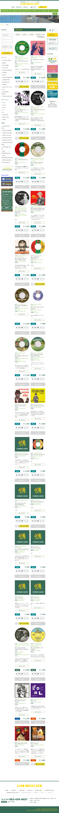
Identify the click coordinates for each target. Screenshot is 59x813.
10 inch (4, 105)
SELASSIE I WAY (22, 311)
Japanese (4, 84)
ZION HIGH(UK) (37, 650)
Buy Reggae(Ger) (34, 358)
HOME (13, 7)
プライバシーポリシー (27, 792)
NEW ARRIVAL (5, 10)
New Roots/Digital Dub (7, 77)
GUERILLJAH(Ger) (38, 163)
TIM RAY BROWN (18, 59)
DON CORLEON (21, 162)
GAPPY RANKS (21, 353)
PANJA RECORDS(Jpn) (23, 112)
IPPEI (16, 646)
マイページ (49, 792)
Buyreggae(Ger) (34, 112)
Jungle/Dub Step (6, 79)
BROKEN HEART (38, 262)
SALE (54, 10)
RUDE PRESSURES (38, 207)
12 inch (4, 107)
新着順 (17, 34)
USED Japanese (6, 162)
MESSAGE (36, 458)
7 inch (3, 102)
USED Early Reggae (6, 130)
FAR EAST (36, 312)
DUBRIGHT (36, 111)
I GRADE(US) (21, 745)
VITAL (41, 453)
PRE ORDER (15, 10)
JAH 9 (19, 304)
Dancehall (4, 72)
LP (3, 109)
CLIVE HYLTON (21, 643)
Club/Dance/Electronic (7, 96)
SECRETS (36, 550)
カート (42, 792)
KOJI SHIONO (26, 645)
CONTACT (25, 7)
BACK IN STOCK (24, 10)
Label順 (31, 34)
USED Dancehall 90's (7, 140)
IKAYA (41, 255)
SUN (20, 507)
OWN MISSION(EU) (22, 506)
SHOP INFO (19, 7)
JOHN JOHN (36, 309)
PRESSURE (20, 158)
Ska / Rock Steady (6, 60)
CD (3, 112)
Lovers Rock (5, 67)
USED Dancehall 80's (7, 137)
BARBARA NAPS (34, 646)
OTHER (4, 119)
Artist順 (24, 34)
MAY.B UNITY (21, 63)
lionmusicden (5, 175)
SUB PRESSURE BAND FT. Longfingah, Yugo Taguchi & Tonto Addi (37, 160)
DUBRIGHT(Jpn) (21, 213)
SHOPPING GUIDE (49, 790)
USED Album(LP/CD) (7, 160)
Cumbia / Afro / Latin (7, 87)
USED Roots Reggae (7, 132)
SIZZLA (35, 353)
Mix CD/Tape (5, 114)
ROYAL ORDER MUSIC (39, 357)
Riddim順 (38, 34)
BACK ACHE (21, 600)
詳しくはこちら (22, 72)
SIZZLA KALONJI (37, 304)
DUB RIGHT (20, 652)
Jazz (3, 89)
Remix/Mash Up (6, 82)
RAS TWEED (36, 107)
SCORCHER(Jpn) (37, 62)
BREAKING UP (37, 504)
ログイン (36, 792)
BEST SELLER (44, 10)
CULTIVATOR (37, 360)
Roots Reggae (5, 65)
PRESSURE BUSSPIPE (23, 742)
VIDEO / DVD (5, 117)
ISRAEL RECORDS (22, 308)
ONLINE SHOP (38, 790)
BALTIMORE (37, 600)
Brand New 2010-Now (7, 70)
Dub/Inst (4, 74)
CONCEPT (13, 790)
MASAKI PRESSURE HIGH (20, 209)
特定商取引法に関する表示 (13, 792)
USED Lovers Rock (6, 135)
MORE (7, 207)
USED (34, 10)
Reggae (4, 62)
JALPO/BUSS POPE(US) (39, 745)
